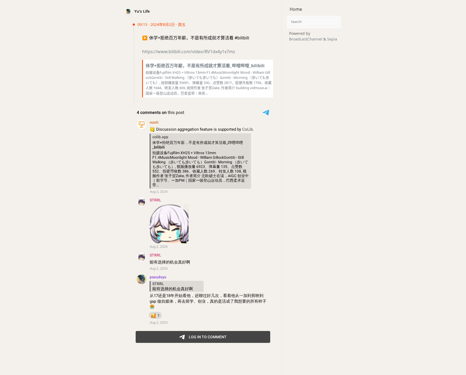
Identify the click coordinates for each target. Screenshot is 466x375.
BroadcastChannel (306, 39)
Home (296, 9)
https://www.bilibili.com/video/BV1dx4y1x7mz (188, 52)
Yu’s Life (142, 11)
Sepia (332, 39)
